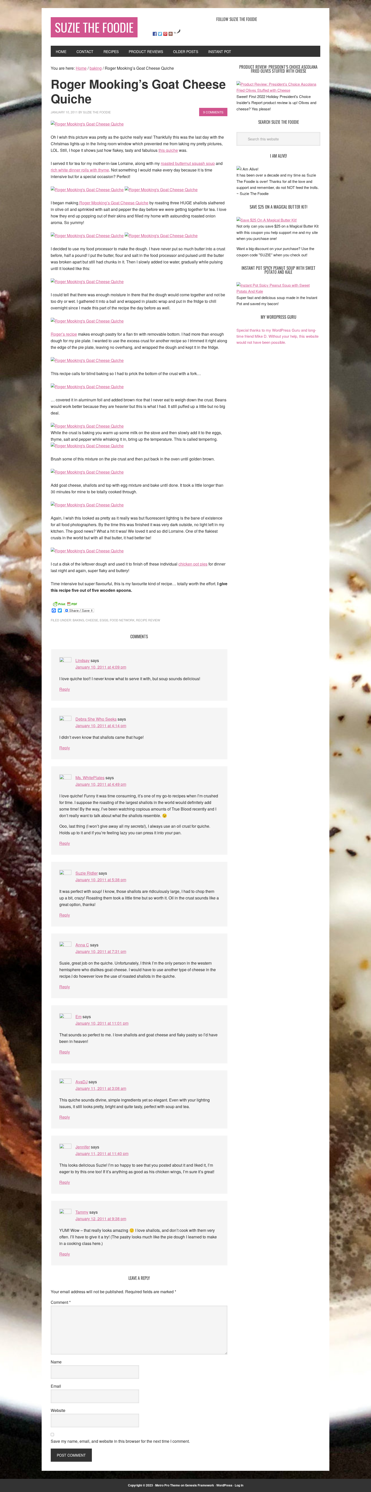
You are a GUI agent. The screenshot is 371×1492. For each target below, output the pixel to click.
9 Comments (213, 112)
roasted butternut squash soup (188, 163)
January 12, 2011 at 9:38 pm (100, 1218)
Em (78, 1016)
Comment (61, 1302)
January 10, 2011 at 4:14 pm (100, 725)
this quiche (168, 150)
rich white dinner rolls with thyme (80, 170)
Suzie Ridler (86, 873)
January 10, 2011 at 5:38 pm (100, 880)
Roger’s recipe (64, 334)
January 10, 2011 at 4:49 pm (100, 784)
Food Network (122, 620)
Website (58, 1410)
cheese (92, 620)
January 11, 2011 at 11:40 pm (101, 1153)
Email (56, 1386)
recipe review (148, 620)
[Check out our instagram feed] (171, 34)
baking (78, 620)
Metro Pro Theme (167, 1485)
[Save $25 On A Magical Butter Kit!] (266, 220)
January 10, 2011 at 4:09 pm (100, 667)
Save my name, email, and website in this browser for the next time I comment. (120, 1441)
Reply (64, 689)
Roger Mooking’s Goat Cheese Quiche (113, 203)
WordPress (224, 1485)
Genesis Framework (199, 1485)
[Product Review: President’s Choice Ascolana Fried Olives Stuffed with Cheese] (278, 90)
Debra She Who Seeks (96, 719)
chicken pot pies (192, 564)
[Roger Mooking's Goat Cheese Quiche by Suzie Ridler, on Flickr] (87, 124)
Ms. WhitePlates (89, 777)
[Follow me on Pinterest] (165, 34)
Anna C (82, 945)
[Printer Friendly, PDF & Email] (65, 603)
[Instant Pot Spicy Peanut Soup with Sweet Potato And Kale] (278, 291)
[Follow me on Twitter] (160, 34)
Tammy (81, 1212)
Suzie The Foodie (94, 27)
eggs (104, 620)
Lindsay (82, 660)
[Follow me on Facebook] (155, 34)
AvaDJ (81, 1082)
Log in (239, 1485)
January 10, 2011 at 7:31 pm (100, 951)
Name (56, 1362)
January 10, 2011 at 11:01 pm (101, 1023)
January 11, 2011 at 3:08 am (100, 1088)
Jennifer (82, 1147)
